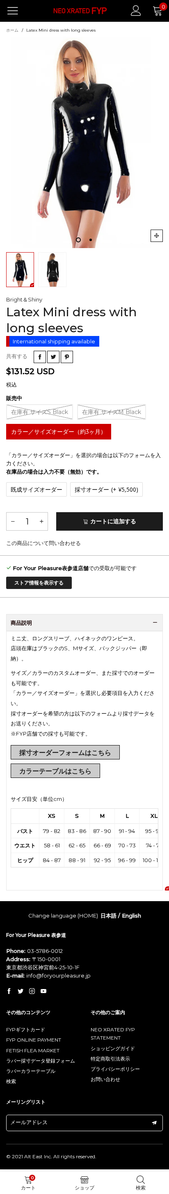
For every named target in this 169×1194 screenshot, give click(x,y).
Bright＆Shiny (24, 299)
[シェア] (40, 357)
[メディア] (157, 236)
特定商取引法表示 (110, 1059)
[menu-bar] (18, 10)
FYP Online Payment (33, 1040)
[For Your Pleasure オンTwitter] (20, 991)
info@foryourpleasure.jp (58, 975)
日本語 (108, 915)
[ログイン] (136, 10)
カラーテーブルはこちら (55, 771)
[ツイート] (53, 357)
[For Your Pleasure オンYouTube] (43, 991)
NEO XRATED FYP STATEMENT (113, 1033)
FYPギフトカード (25, 1029)
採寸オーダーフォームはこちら (65, 753)
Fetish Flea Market (32, 1050)
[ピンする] (67, 357)
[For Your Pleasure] (80, 11)
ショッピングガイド (113, 1048)
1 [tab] (78, 240)
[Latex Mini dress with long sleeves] (84, 142)
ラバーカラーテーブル (30, 1071)
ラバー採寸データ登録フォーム (40, 1061)
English (131, 915)
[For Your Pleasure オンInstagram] (32, 991)
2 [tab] (91, 240)
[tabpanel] (84, 142)
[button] (13, 521)
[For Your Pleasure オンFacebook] (9, 991)
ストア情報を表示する (39, 583)
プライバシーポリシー (115, 1069)
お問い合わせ (105, 1079)
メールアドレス (29, 1122)
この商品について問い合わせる (43, 543)
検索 (11, 1081)
